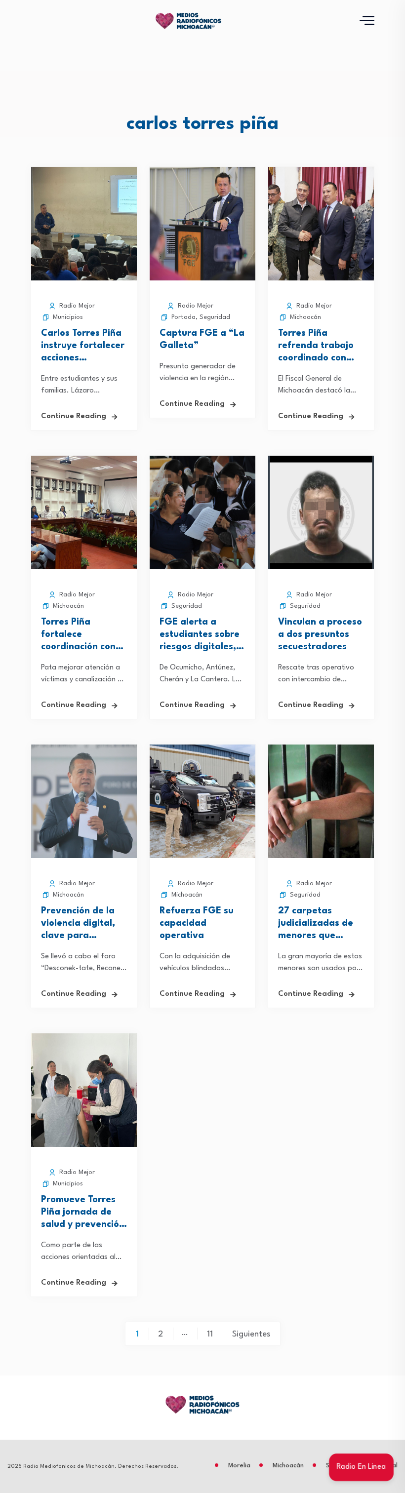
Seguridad (215, 317)
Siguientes (251, 1334)
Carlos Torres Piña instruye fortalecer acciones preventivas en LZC (82, 358)
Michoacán (305, 317)
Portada (183, 317)
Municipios (68, 317)
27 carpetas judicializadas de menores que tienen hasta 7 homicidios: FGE (315, 935)
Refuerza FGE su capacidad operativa (197, 923)
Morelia (239, 1465)
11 (210, 1334)
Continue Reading (73, 416)
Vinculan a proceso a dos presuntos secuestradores (320, 634)
